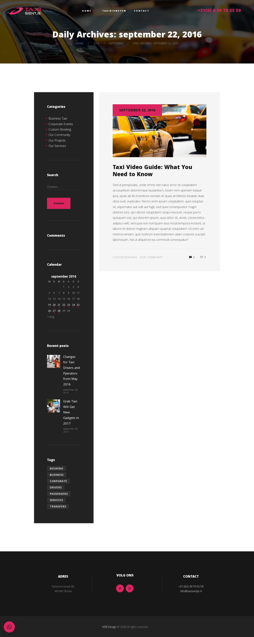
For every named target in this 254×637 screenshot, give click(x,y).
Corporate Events (61, 124)
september (116, 43)
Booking (56, 468)
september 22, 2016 (137, 110)
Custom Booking (125, 257)
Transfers (58, 506)
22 (63, 304)
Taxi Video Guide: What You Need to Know (152, 171)
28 (58, 310)
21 (58, 304)
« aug (50, 316)
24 (73, 304)
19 (49, 304)
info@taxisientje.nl (191, 591)
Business (57, 474)
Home (79, 43)
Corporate (58, 481)
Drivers (56, 487)
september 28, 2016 (70, 391)
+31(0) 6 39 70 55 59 (219, 11)
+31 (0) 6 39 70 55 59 (190, 586)
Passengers (59, 493)
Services (56, 500)
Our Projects (57, 140)
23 (68, 304)
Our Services (57, 146)
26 (49, 310)
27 (54, 310)
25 (78, 304)
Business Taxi (58, 118)
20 (54, 304)
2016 (96, 43)
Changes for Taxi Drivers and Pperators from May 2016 (71, 371)
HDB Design (109, 627)
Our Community (151, 257)
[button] (9, 627)
